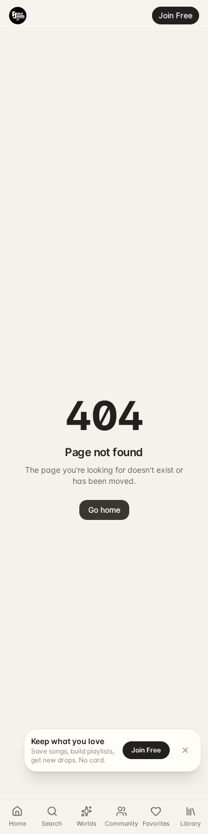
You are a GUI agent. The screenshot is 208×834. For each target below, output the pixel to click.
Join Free (175, 15)
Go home (104, 509)
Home (17, 823)
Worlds (87, 823)
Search (52, 823)
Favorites (156, 823)
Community (121, 823)
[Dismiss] (185, 750)
